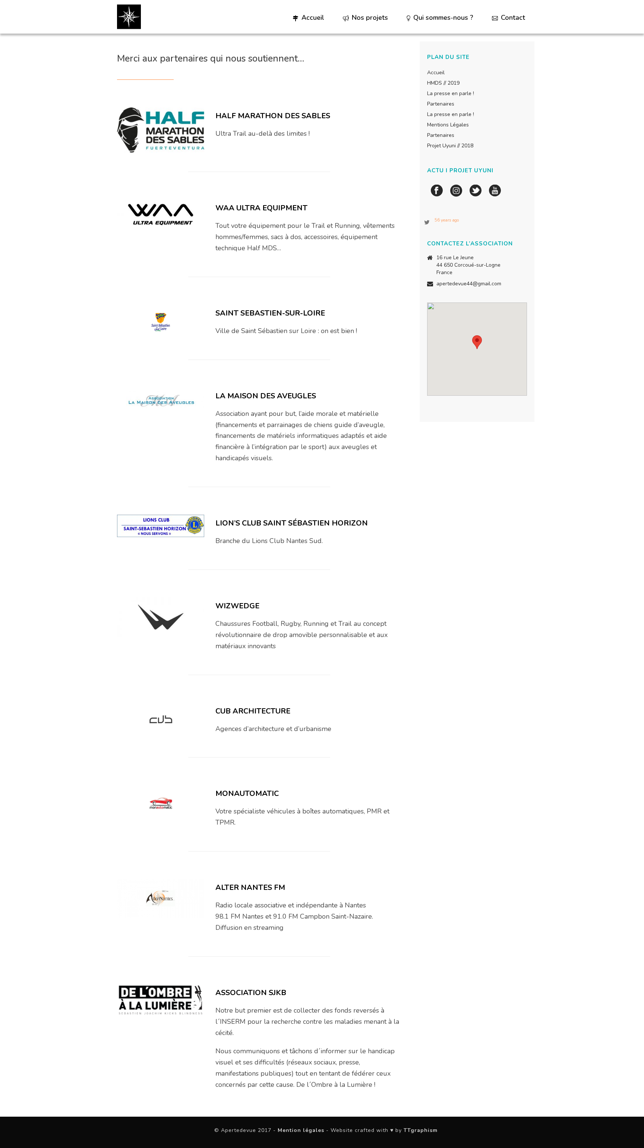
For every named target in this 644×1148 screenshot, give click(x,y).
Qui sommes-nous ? (443, 17)
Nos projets (370, 17)
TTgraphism (421, 1130)
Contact (513, 17)
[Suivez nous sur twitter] (476, 191)
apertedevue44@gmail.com (468, 283)
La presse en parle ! (450, 93)
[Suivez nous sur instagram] (456, 191)
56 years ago (447, 220)
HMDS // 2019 (443, 83)
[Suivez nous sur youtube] (495, 191)
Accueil (313, 17)
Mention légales (301, 1130)
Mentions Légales (448, 125)
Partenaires (440, 104)
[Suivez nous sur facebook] (437, 191)
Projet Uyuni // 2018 (450, 145)
